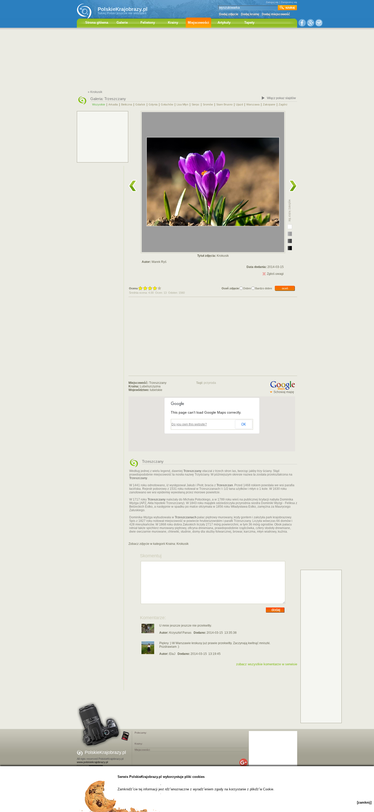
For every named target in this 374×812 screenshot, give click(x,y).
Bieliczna (126, 104)
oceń (285, 288)
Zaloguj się (272, 2)
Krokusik (183, 544)
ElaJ (172, 654)
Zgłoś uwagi (275, 274)
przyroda (210, 383)
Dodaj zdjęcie (228, 14)
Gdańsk (140, 104)
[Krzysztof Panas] (147, 632)
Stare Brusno (224, 104)
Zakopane (269, 104)
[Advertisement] (187, 59)
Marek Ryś (159, 262)
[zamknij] (364, 802)
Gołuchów (167, 104)
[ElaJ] (147, 653)
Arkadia (113, 104)
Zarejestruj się (289, 2)
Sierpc (195, 104)
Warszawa (253, 104)
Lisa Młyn (182, 104)
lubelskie (156, 390)
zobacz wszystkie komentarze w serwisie (266, 664)
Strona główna (96, 22)
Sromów (208, 104)
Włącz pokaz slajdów (281, 98)
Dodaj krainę (250, 14)
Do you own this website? (189, 424)
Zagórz (283, 104)
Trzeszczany (115, 99)
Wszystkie (98, 104)
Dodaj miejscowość (276, 14)
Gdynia (153, 104)
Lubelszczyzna (150, 386)
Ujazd (239, 104)
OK (243, 424)
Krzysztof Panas (180, 632)
